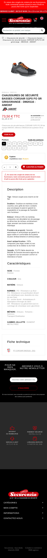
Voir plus (8, 134)
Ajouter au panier (33, 166)
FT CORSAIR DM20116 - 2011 (24, 351)
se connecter (35, 115)
